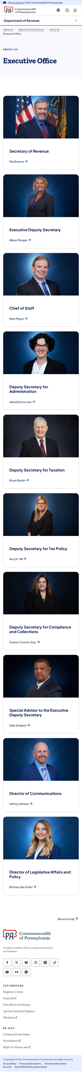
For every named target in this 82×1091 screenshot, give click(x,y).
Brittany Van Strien (21, 887)
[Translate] (58, 10)
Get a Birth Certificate (16, 1004)
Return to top (66, 919)
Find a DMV (10, 998)
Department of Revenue (21, 20)
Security (7, 1067)
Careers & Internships (16, 1034)
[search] (67, 10)
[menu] (75, 10)
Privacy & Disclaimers (30, 1063)
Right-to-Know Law (15, 1047)
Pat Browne (16, 161)
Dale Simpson (18, 725)
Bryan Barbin (17, 480)
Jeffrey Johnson (19, 803)
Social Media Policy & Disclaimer (31, 1067)
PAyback (8, 1017)
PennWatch (10, 1040)
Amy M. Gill (16, 559)
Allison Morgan (18, 240)
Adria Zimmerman (20, 402)
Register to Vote (13, 991)
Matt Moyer (16, 318)
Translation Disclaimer (55, 1063)
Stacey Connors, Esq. (22, 642)
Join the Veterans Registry (19, 1011)
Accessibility (9, 1063)
